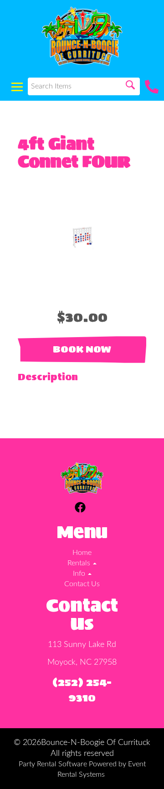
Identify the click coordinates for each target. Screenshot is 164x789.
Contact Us (82, 584)
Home (82, 552)
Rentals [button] (79, 563)
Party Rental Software (53, 764)
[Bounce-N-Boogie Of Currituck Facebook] (80, 509)
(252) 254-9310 (82, 689)
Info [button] (80, 573)
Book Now (82, 349)
